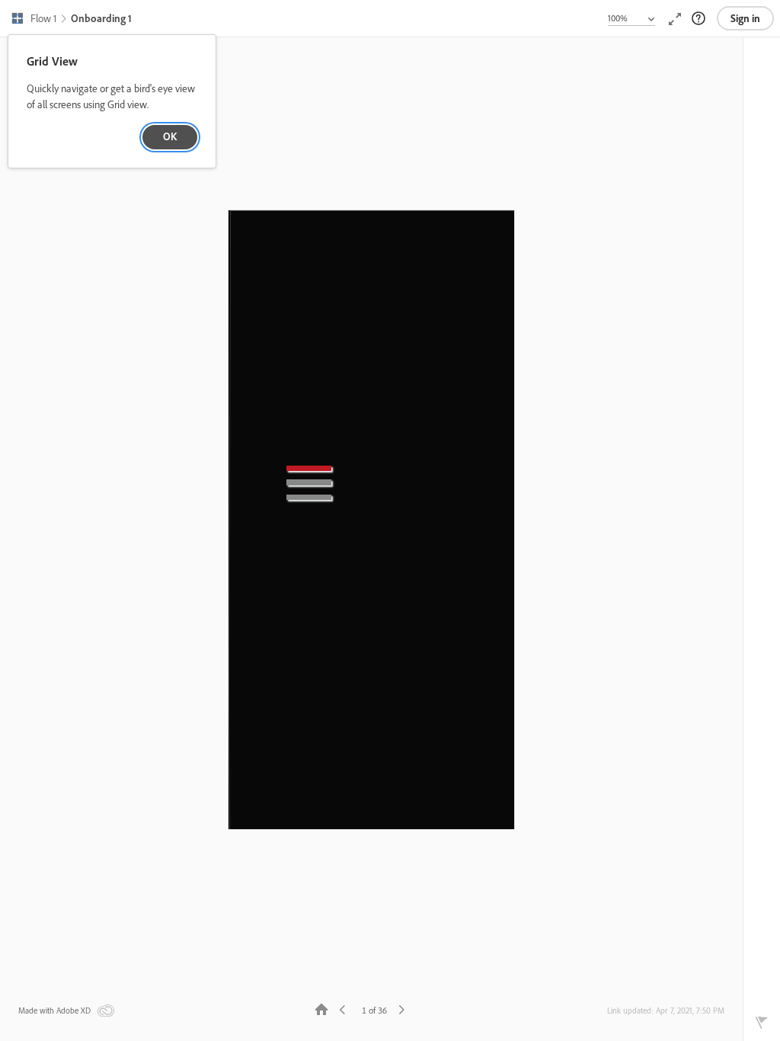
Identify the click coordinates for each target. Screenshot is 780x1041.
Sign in (745, 18)
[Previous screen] (342, 1008)
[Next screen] (401, 1008)
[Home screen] (321, 1008)
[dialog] (112, 101)
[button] (33, 19)
